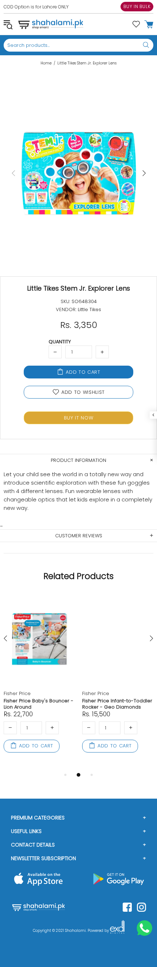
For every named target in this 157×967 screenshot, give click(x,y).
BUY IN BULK (137, 6)
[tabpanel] (39, 681)
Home (46, 63)
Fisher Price (17, 693)
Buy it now (78, 417)
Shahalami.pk (51, 24)
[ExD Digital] (117, 930)
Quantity (60, 342)
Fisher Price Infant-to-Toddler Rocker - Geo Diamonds (117, 704)
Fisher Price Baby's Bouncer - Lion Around (38, 704)
